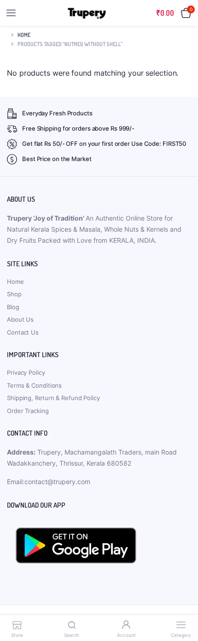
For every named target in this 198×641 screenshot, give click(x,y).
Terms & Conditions (34, 385)
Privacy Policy (26, 372)
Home (23, 34)
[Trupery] (87, 13)
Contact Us (23, 332)
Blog (13, 307)
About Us (20, 319)
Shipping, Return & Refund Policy (53, 397)
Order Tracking (28, 410)
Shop (14, 294)
